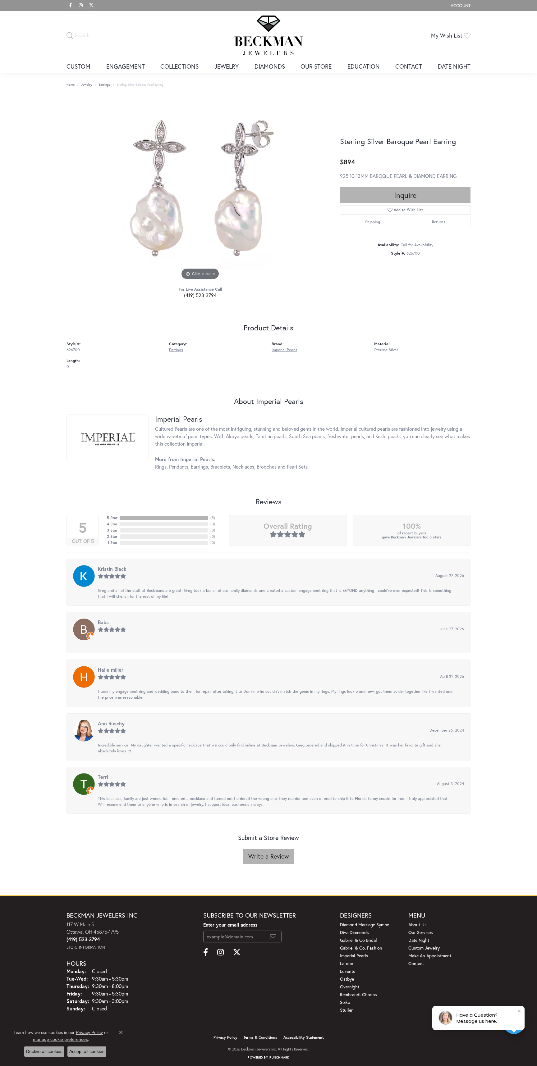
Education (363, 66)
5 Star (112, 517)
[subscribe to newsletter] (273, 936)
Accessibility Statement (303, 1037)
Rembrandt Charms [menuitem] (358, 994)
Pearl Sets (297, 466)
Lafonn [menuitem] (346, 963)
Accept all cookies (86, 1051)
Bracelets (220, 466)
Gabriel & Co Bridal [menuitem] (358, 940)
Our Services (420, 932)
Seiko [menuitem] (345, 1002)
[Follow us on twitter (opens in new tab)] (91, 5)
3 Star (112, 530)
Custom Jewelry (424, 948)
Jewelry (226, 66)
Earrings (104, 85)
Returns (438, 222)
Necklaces (243, 466)
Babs (103, 622)
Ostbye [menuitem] (347, 979)
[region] (200, 188)
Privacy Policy (225, 1037)
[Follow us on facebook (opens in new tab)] (70, 5)
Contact (408, 66)
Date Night (454, 66)
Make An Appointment (429, 956)
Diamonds (270, 66)
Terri (103, 776)
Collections (179, 66)
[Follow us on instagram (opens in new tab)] (81, 5)
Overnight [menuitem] (349, 987)
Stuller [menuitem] (346, 1010)
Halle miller (110, 669)
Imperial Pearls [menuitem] (354, 956)
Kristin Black (112, 568)
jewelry (86, 85)
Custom (78, 66)
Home (71, 85)
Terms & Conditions (260, 1037)
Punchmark (279, 1057)
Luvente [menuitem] (347, 971)
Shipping (372, 222)
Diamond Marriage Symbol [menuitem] (365, 925)
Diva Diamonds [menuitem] (354, 932)
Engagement (125, 66)
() (212, 517)
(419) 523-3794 (200, 295)
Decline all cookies (44, 1051)
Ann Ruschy (111, 723)
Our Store (316, 66)
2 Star (112, 536)
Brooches (267, 466)
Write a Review (268, 856)
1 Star (112, 542)
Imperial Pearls (284, 349)
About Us (417, 925)
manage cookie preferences (60, 1039)
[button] (459, 5)
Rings (161, 466)
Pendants (178, 466)
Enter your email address (230, 925)
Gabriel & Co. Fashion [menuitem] (361, 948)
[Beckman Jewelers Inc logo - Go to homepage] (268, 35)
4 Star (112, 524)
